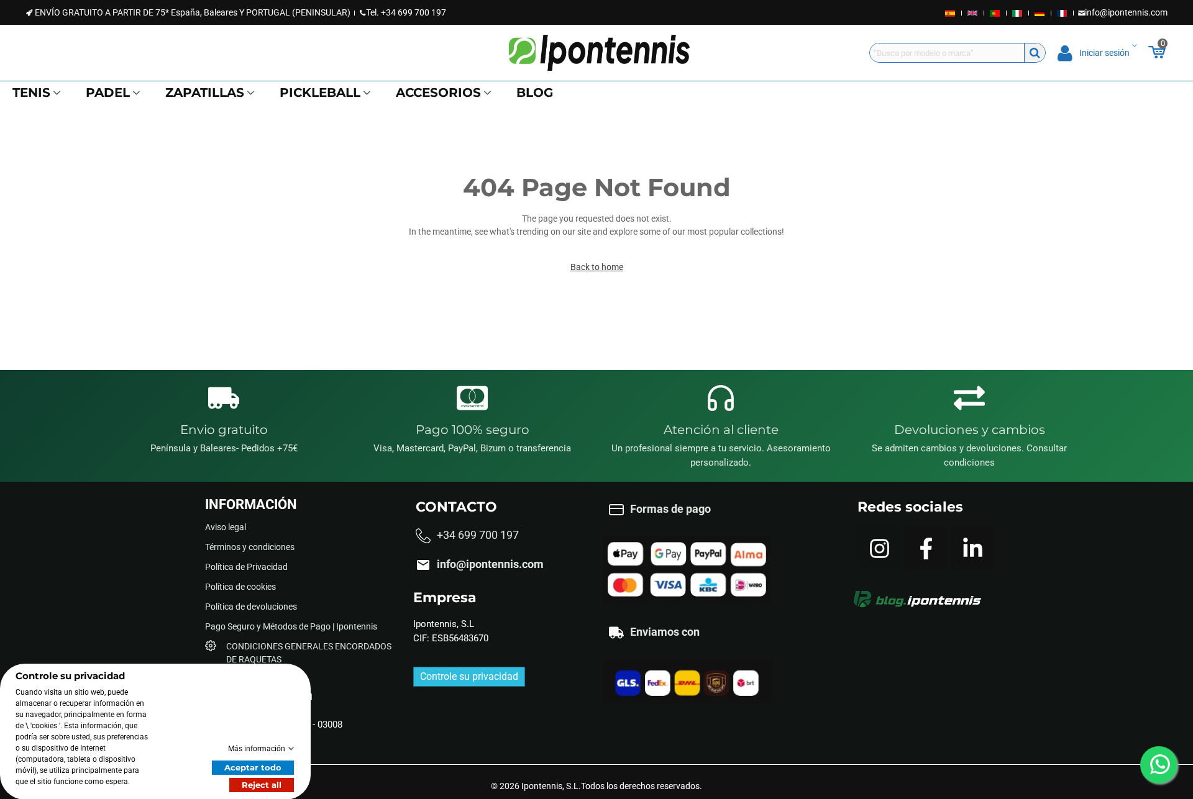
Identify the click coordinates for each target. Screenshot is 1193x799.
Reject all (261, 784)
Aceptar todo (252, 767)
